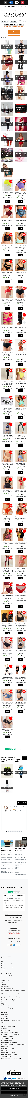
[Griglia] (26, 21)
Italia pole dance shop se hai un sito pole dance (13, 991)
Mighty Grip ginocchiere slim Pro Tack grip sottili (20, 678)
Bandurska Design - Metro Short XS (7, 730)
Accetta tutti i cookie (14, 1088)
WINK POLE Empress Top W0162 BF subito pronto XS (21, 544)
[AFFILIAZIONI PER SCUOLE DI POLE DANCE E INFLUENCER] (21, 843)
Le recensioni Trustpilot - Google (10, 1020)
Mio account (4, 961)
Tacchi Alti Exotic (6, 1056)
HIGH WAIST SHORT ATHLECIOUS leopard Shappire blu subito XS (20, 221)
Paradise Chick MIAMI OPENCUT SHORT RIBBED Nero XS (7, 274)
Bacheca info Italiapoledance (9, 1002)
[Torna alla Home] (5, 2)
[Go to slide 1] (7, 831)
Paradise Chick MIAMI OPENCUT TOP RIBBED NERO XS (20, 274)
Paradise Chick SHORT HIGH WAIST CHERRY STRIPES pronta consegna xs (7, 598)
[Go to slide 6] (17, 831)
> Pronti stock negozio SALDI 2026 (8, 10)
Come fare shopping (7, 1008)
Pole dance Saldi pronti (14, 25)
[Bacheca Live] (22, 2)
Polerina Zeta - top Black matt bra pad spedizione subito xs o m (20, 625)
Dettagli (7, 201)
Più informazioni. (22, 1085)
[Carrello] (26, 6)
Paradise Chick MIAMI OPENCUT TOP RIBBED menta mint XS (20, 247)
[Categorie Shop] (11, 2)
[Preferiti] (23, 6)
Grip (24, 758)
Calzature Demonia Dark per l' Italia (11, 1058)
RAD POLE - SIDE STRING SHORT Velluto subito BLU (7, 437)
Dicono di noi (5, 1018)
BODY (14, 31)
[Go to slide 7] (19, 831)
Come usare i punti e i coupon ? (10, 995)
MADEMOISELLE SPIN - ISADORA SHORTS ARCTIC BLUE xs (7, 704)
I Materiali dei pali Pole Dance (9, 1032)
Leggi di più (18, 907)
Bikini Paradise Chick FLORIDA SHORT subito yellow (20, 383)
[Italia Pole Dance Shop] (12, 6)
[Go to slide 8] (21, 831)
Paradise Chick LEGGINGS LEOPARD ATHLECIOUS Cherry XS (7, 570)
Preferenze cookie (14, 1095)
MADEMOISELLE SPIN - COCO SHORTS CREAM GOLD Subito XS (7, 465)
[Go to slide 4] (13, 831)
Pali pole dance (5, 1030)
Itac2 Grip (4, 1050)
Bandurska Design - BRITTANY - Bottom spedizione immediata (7, 652)
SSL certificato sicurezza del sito (10, 993)
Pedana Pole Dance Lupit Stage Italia (12, 1034)
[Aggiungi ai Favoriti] (11, 189)
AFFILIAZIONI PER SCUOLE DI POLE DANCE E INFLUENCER (20, 849)
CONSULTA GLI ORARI (14, 933)
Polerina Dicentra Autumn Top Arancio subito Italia (20, 517)
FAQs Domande (5, 1004)
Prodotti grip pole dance (8, 1052)
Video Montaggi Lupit (7, 1038)
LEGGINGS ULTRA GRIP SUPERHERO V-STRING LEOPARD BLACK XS (7, 383)
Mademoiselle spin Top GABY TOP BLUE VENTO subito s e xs (20, 465)
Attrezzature (4, 1028)
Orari (2, 1022)
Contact (3, 984)
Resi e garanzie (5, 986)
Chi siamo (4, 1016)
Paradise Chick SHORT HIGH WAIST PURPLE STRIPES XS (20, 194)
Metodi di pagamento (7, 988)
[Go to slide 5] (15, 831)
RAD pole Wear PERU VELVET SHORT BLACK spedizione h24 (20, 704)
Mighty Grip (4, 1046)
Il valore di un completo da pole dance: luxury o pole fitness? (7, 849)
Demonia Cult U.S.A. (14, 922)
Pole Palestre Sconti (7, 1040)
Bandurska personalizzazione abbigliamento (13, 1044)
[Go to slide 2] (9, 831)
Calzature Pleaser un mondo (9, 1054)
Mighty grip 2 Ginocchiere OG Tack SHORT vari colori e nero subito (7, 410)
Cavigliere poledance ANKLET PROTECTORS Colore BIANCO (20, 328)
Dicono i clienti (22, 803)
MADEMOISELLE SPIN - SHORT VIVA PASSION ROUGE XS (7, 301)
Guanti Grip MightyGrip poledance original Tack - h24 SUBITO (7, 625)
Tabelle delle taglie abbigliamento (10, 997)
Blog (24, 838)
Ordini (3, 969)
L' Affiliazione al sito (7, 963)
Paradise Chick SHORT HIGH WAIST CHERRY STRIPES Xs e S (7, 221)
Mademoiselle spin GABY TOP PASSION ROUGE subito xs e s (20, 492)
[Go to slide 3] (11, 831)
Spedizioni (4, 982)
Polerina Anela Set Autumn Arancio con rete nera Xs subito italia (20, 354)
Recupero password (7, 967)
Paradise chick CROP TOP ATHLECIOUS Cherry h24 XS (7, 544)
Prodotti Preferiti (6, 973)
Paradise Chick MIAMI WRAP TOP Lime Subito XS (20, 410)
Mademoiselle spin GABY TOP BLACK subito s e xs (7, 491)
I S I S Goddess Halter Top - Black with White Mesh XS (20, 652)
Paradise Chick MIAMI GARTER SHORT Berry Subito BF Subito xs (7, 328)
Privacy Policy (21, 1078)
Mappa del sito (5, 1006)
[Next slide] (24, 858)
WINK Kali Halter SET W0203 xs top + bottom (7, 678)
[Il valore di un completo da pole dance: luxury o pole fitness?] (7, 843)
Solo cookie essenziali (14, 1092)
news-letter (4, 959)
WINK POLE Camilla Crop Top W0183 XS (7, 246)
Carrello (3, 972)
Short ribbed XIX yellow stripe (7, 193)
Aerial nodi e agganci (7, 1036)
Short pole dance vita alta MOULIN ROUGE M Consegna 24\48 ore (20, 301)
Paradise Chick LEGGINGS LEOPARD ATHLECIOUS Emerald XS (20, 437)
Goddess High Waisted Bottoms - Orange (20, 596)
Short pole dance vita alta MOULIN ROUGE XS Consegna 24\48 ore (7, 354)
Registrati (4, 965)
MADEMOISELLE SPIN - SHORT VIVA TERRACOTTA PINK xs (20, 570)
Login (3, 957)
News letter (4, 1014)
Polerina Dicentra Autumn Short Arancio (7, 517)
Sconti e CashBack (6, 976)
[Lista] (23, 21)
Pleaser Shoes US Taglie (8, 999)
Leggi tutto (3, 37)
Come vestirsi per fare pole (9, 1042)
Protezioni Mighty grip (7, 1048)
